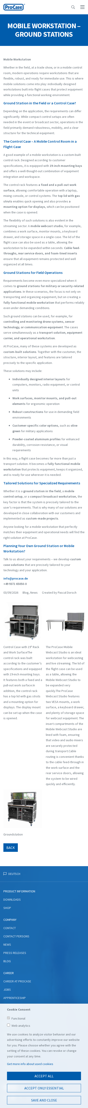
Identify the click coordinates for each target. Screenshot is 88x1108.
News (7, 945)
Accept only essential (44, 1088)
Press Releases (14, 953)
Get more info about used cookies (30, 1064)
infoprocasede (15, 578)
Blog (7, 961)
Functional (18, 1018)
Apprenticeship (14, 998)
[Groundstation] (22, 810)
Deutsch (14, 874)
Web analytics (21, 1026)
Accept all (44, 1076)
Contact (9, 928)
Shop (7, 908)
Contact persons (16, 936)
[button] (73, 7)
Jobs (7, 990)
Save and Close (44, 1100)
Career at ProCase (17, 981)
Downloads (12, 900)
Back (10, 847)
